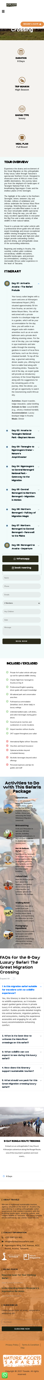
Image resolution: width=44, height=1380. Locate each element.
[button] (3, 11)
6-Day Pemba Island (22, 1141)
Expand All (5, 978)
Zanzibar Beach (13, 1171)
